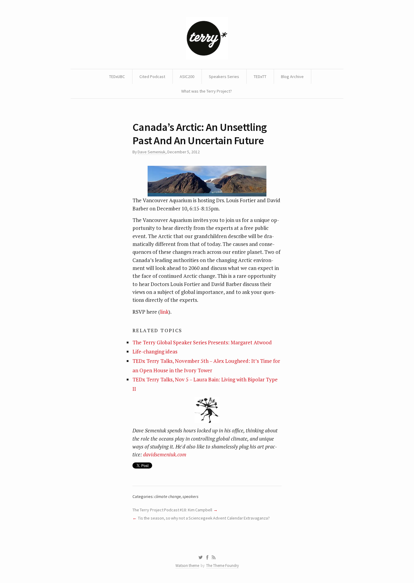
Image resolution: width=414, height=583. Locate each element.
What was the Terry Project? (206, 91)
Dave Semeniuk (151, 152)
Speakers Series (224, 76)
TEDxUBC (117, 76)
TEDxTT (260, 76)
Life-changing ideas (154, 351)
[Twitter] (200, 557)
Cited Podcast (152, 76)
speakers (190, 496)
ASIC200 (187, 76)
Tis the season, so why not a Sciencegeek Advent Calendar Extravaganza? (204, 518)
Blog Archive (292, 76)
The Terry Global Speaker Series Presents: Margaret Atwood (202, 342)
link (164, 311)
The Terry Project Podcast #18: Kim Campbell (172, 510)
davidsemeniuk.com (164, 454)
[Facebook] (207, 557)
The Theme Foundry (222, 565)
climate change (167, 496)
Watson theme (187, 565)
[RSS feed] (214, 557)
